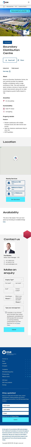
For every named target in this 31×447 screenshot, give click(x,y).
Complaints (5, 369)
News (3, 361)
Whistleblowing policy (7, 371)
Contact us (5, 358)
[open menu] (28, 2)
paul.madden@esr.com (11, 264)
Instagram (4, 365)
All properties (10, 6)
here (4, 221)
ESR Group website (7, 382)
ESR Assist (4, 380)
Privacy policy (5, 374)
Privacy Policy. (15, 416)
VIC (16, 6)
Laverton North (22, 6)
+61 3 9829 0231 (10, 260)
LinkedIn (4, 363)
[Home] (11, 2)
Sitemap (4, 384)
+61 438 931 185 (10, 262)
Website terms (6, 376)
